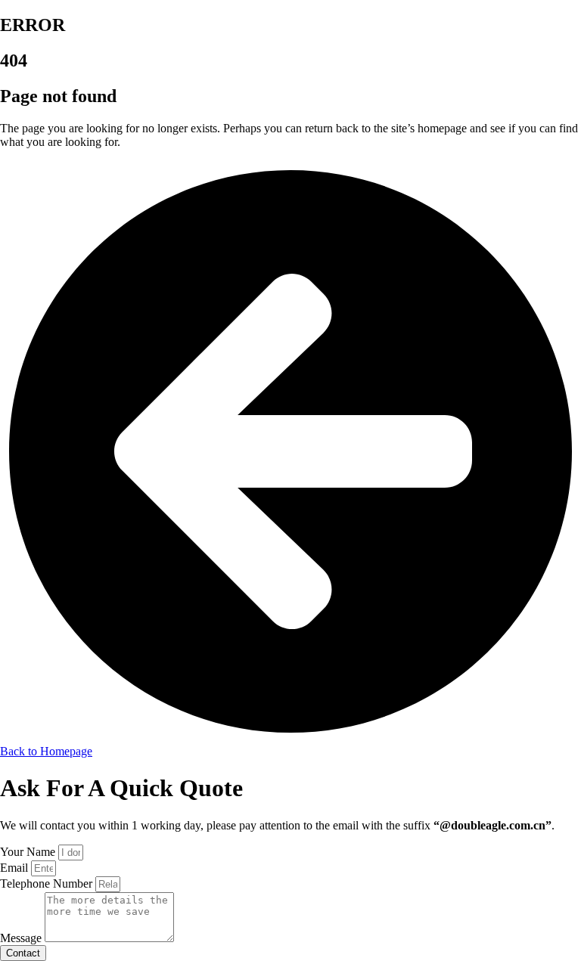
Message (22, 938)
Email (15, 867)
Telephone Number (47, 883)
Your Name (29, 851)
